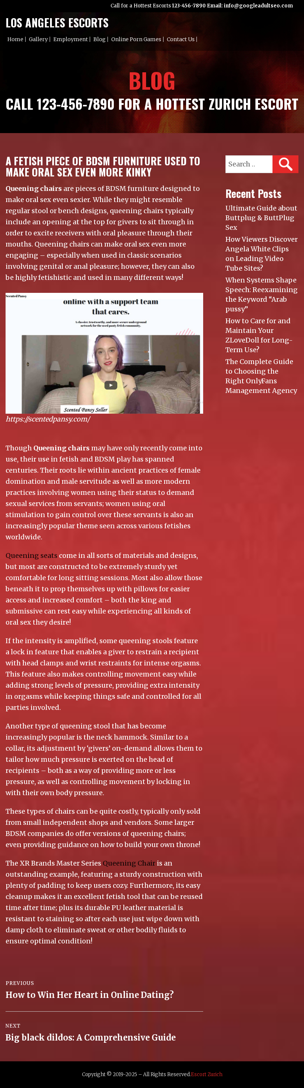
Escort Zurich (206, 1074)
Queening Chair (129, 863)
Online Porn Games (136, 39)
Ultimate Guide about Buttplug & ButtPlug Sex (261, 218)
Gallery (38, 39)
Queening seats (31, 555)
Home (15, 39)
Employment (70, 39)
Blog (99, 39)
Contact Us (181, 39)
